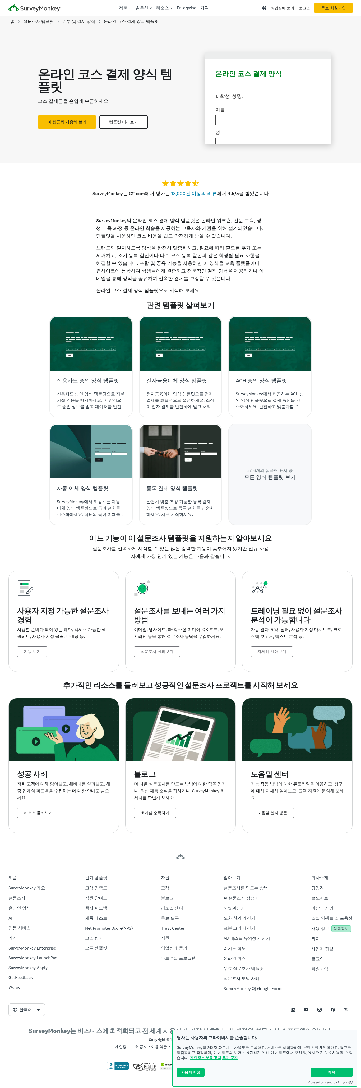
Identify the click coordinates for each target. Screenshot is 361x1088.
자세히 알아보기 (271, 651)
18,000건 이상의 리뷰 (194, 193)
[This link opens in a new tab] (293, 1009)
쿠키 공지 (230, 1057)
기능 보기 (32, 651)
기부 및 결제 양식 (78, 21)
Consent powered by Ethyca (327, 1082)
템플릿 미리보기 (123, 122)
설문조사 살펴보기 (157, 651)
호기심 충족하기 (155, 813)
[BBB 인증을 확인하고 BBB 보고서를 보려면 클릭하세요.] (118, 1069)
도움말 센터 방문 (272, 813)
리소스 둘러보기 (38, 813)
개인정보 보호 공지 (205, 1057)
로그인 (304, 8)
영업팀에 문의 (282, 8)
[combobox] (26, 1009)
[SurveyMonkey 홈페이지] (34, 9)
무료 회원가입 (333, 8)
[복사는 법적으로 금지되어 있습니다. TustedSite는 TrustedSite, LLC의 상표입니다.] (170, 1069)
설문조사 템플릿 (38, 21)
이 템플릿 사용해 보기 (67, 122)
